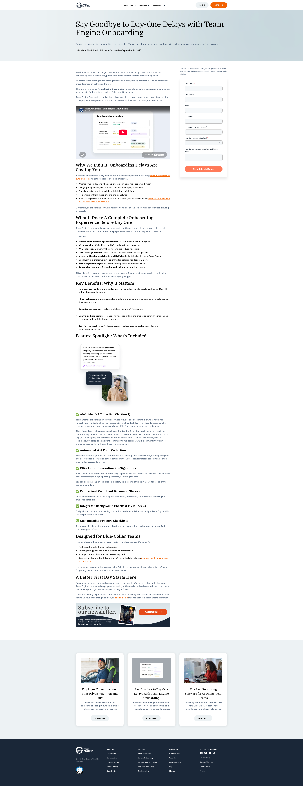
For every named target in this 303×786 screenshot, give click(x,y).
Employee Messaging (146, 767)
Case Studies (111, 771)
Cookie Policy (205, 766)
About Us (172, 758)
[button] (129, 5)
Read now (100, 718)
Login (202, 5)
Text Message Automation (147, 762)
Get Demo (218, 5)
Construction (112, 758)
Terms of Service (206, 762)
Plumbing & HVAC (113, 762)
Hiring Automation (144, 753)
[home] (83, 5)
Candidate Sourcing (145, 758)
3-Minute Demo (174, 753)
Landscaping (111, 753)
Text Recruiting (143, 771)
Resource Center (175, 762)
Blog (170, 767)
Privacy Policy (205, 758)
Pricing (202, 771)
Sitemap (172, 771)
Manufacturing (112, 767)
